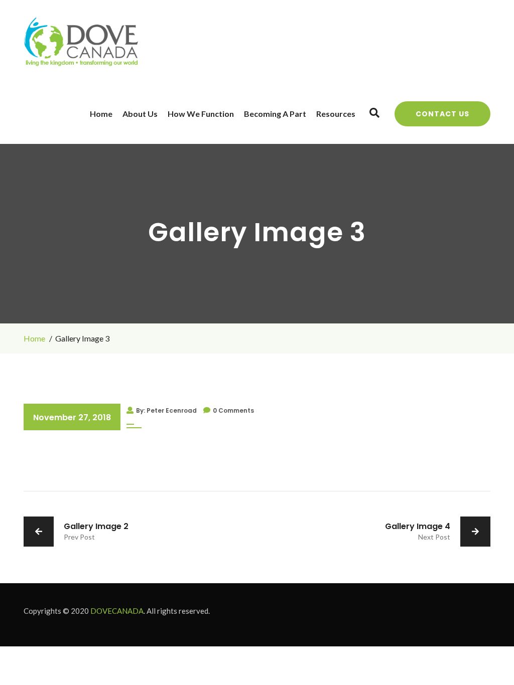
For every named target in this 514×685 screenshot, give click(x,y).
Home (101, 113)
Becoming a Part (275, 113)
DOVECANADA (117, 610)
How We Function (201, 113)
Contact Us (442, 114)
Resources (335, 113)
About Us (140, 113)
